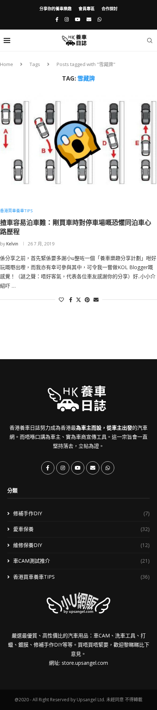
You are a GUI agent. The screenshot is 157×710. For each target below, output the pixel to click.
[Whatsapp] (99, 19)
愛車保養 (81, 528)
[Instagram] (67, 19)
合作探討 (110, 8)
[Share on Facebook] (70, 299)
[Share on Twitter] (78, 299)
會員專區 (86, 8)
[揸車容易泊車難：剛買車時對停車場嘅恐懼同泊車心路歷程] (78, 145)
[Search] (149, 40)
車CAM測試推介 (81, 560)
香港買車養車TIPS (81, 576)
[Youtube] (77, 19)
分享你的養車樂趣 (55, 8)
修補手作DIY (81, 513)
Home (6, 64)
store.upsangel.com (85, 662)
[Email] (89, 19)
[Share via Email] (96, 299)
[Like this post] (61, 299)
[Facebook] (56, 19)
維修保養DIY (81, 545)
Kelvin (12, 244)
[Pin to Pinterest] (87, 299)
